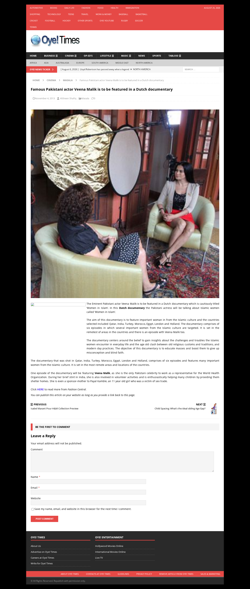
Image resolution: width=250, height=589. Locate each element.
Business (49, 55)
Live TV (99, 557)
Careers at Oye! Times (42, 557)
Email (34, 487)
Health (114, 7)
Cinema (69, 55)
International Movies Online (110, 551)
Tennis (33, 27)
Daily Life (69, 7)
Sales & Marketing (210, 574)
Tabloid (173, 55)
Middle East (121, 62)
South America (100, 62)
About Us (36, 546)
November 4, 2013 (45, 98)
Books (53, 7)
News (141, 55)
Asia (46, 62)
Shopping (35, 14)
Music (124, 55)
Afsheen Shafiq (68, 98)
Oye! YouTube (107, 20)
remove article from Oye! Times (176, 574)
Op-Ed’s (88, 55)
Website (36, 498)
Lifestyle (105, 55)
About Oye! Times (70, 574)
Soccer (139, 20)
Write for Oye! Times (42, 563)
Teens (71, 14)
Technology (54, 14)
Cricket (34, 20)
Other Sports (85, 20)
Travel (84, 14)
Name (35, 477)
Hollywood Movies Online (109, 546)
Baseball (123, 14)
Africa (33, 62)
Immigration (132, 7)
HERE (40, 389)
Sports (156, 55)
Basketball (142, 14)
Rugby (124, 20)
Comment (37, 449)
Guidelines (123, 574)
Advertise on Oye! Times (44, 551)
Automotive (36, 7)
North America (144, 62)
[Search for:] (201, 69)
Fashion (86, 7)
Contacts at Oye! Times (98, 574)
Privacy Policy (144, 574)
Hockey (66, 20)
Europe (80, 62)
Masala (85, 98)
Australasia (62, 62)
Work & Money (103, 14)
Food (100, 7)
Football (50, 20)
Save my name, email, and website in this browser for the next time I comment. (82, 509)
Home (33, 55)
